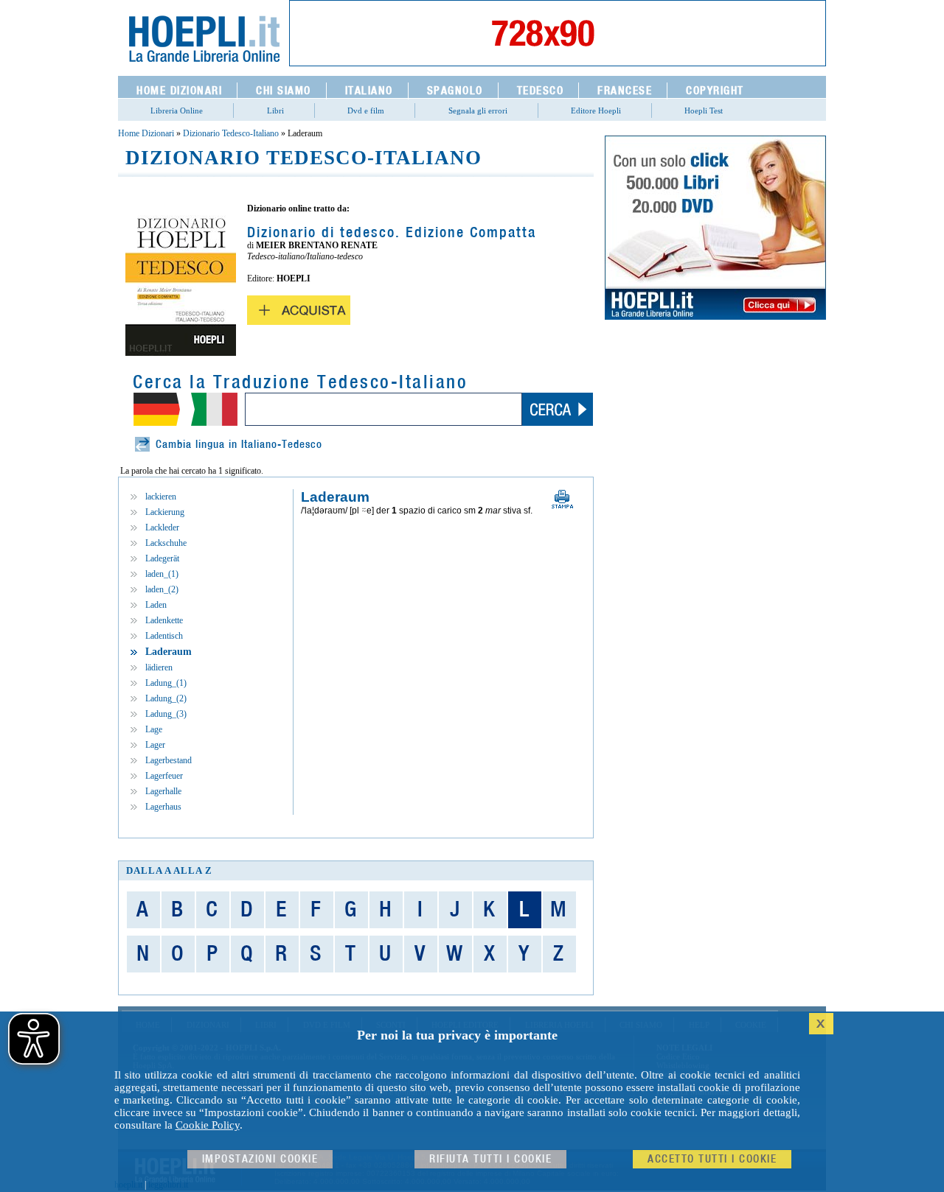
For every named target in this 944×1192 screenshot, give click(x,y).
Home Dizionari (146, 133)
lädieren (159, 667)
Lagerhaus (163, 807)
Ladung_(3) (166, 714)
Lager (155, 745)
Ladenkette (164, 620)
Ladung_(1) (166, 683)
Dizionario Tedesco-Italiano (231, 133)
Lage (153, 729)
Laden (156, 605)
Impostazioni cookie (260, 1159)
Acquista (298, 310)
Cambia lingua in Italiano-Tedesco (239, 444)
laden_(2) (161, 589)
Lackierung (164, 512)
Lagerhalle (163, 791)
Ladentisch (164, 636)
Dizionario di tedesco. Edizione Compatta (391, 232)
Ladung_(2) (166, 698)
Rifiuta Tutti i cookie (490, 1159)
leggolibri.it (168, 1184)
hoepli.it (128, 1184)
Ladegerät (162, 558)
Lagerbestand (168, 760)
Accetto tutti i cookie (712, 1159)
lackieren (160, 496)
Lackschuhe (166, 543)
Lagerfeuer (164, 776)
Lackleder (162, 527)
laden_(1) (161, 574)
